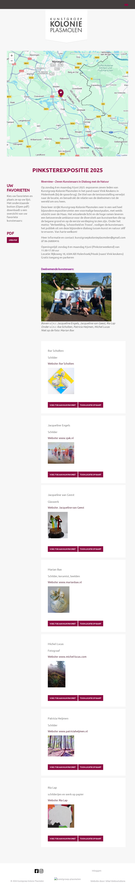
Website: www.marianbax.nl (65, 582)
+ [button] (12, 55)
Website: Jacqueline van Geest (66, 507)
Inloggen (96, 870)
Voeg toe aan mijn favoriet (63, 405)
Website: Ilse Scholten (61, 363)
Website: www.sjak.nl (61, 438)
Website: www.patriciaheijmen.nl (68, 731)
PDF (10, 233)
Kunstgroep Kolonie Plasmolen (30, 880)
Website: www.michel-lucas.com (67, 656)
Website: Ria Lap (58, 800)
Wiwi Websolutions (115, 880)
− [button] (12, 61)
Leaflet (124, 155)
